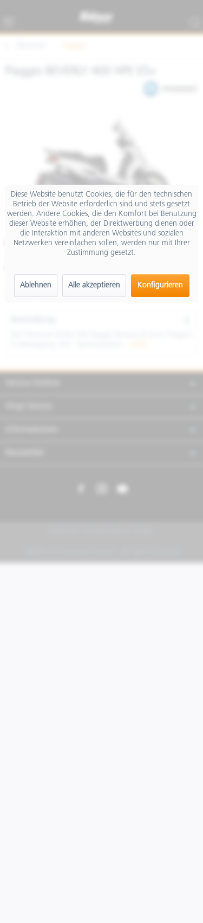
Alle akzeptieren (94, 285)
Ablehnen (35, 285)
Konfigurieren (160, 285)
